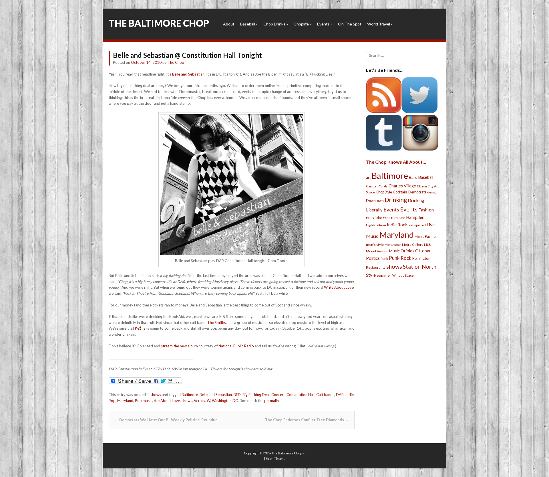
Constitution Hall (301, 394)
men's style (375, 244)
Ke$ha (140, 328)
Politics (373, 258)
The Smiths (216, 322)
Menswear (393, 244)
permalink (272, 400)
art (368, 177)
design (432, 192)
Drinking (396, 199)
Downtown (375, 201)
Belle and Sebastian (188, 74)
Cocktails (400, 192)
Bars (413, 177)
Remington (421, 258)
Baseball (249, 23)
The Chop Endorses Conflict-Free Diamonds (307, 419)
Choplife (302, 23)
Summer (384, 275)
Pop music (143, 400)
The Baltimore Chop (159, 23)
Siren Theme (275, 458)
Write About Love (339, 287)
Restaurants (375, 267)
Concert (278, 394)
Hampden (415, 217)
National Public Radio (236, 346)
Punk (384, 258)
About (228, 23)
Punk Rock (400, 258)
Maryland (125, 400)
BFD (237, 394)
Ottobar (423, 250)
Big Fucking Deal (256, 394)
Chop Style (384, 192)
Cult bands (325, 394)
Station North (419, 266)
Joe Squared (417, 225)
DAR (340, 394)
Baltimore (190, 394)
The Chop (176, 62)
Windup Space (403, 275)
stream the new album (179, 346)
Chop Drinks (275, 23)
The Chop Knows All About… (396, 162)
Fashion (426, 209)
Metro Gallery (412, 244)
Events (324, 23)
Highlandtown (376, 225)
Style (371, 275)
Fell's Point (374, 217)
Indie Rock (397, 224)
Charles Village (402, 185)
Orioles (407, 250)
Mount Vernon (377, 251)
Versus (199, 400)
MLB (427, 244)
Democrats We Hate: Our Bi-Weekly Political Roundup (166, 419)
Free (386, 217)
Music (394, 250)
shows (155, 394)
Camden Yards (377, 186)
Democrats (417, 192)
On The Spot (349, 23)
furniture (398, 217)
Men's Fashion (426, 236)
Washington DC (225, 400)
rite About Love (167, 400)
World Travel (380, 23)
